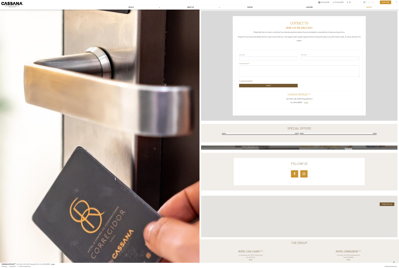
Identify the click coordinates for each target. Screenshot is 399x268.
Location (309, 7)
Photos (249, 7)
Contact (369, 7)
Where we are (387, 204)
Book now (385, 2)
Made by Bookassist (391, 266)
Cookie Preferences (24, 266)
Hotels (131, 7)
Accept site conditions (246, 81)
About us (190, 7)
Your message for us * (244, 64)
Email (306, 102)
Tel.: (45, 264)
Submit (268, 85)
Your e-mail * (304, 55)
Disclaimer (12, 266)
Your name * (242, 55)
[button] (257, 228)
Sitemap (4, 266)
